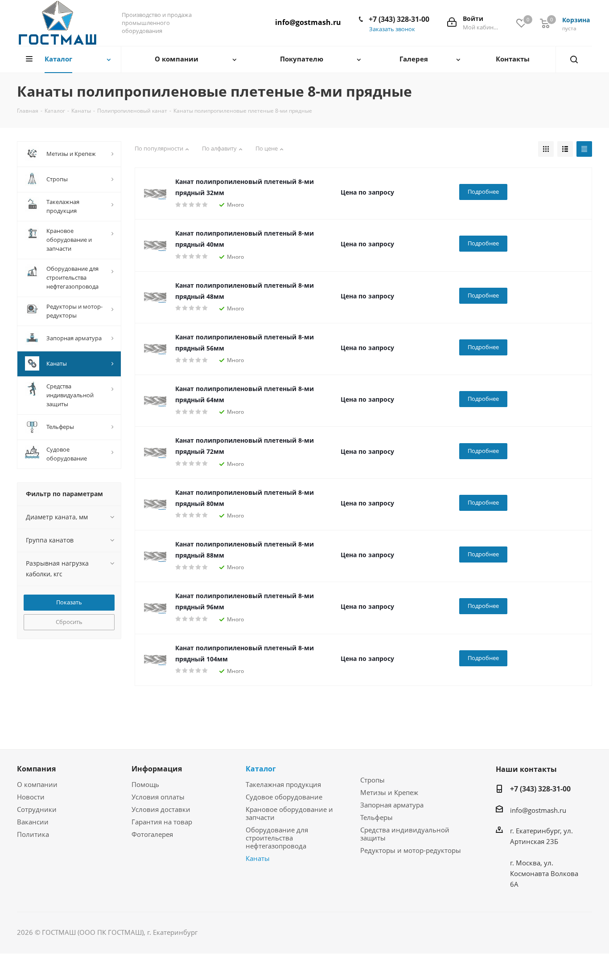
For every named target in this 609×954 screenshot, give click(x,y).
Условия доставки (161, 809)
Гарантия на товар (162, 821)
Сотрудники (37, 809)
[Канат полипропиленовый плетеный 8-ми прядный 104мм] (155, 659)
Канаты (258, 858)
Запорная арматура (392, 804)
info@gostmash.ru (308, 22)
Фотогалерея (152, 834)
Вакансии (33, 821)
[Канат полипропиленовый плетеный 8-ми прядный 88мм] (155, 556)
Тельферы (376, 817)
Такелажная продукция (283, 784)
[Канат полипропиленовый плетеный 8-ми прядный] (155, 194)
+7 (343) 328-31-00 (399, 19)
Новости (31, 796)
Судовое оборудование (284, 796)
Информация (157, 769)
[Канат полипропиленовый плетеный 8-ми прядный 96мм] (155, 608)
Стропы (372, 779)
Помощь (145, 784)
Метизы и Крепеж (389, 792)
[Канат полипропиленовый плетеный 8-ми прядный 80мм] (155, 504)
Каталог (261, 769)
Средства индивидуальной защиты (404, 833)
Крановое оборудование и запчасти (289, 813)
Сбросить (69, 622)
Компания (36, 769)
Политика (33, 834)
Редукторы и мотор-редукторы (410, 850)
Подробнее (483, 192)
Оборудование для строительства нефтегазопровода (277, 837)
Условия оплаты (158, 796)
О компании (37, 784)
